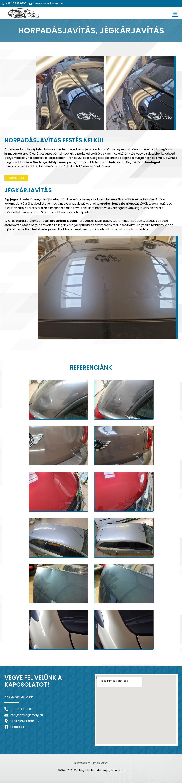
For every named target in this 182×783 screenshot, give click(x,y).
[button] (175, 13)
